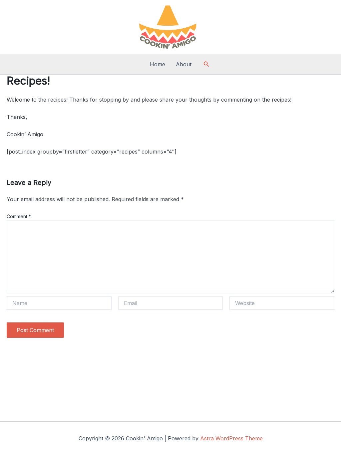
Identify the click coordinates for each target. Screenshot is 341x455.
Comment (19, 216)
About (183, 64)
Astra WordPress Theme (231, 438)
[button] (206, 64)
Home (157, 64)
